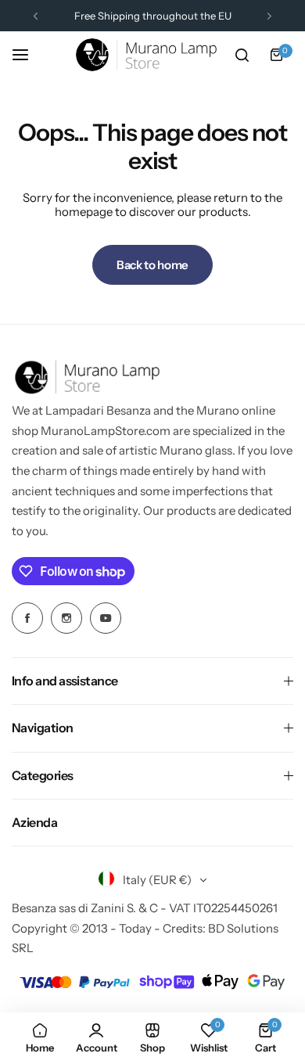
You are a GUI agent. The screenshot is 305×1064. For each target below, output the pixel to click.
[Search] (241, 55)
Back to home (152, 264)
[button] (36, 16)
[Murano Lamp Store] (146, 54)
